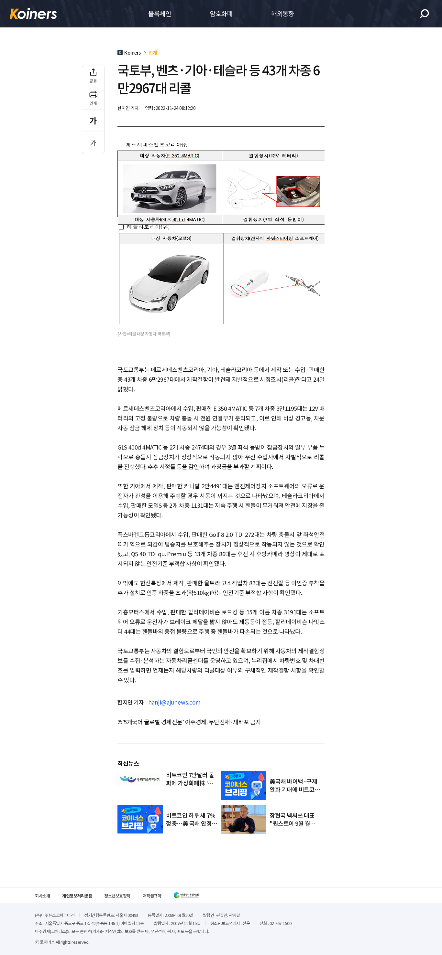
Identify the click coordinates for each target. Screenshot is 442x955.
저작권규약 (152, 896)
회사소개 (42, 896)
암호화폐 (221, 13)
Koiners (33, 13)
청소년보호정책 (117, 896)
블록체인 (159, 13)
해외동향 (282, 13)
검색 (424, 13)
